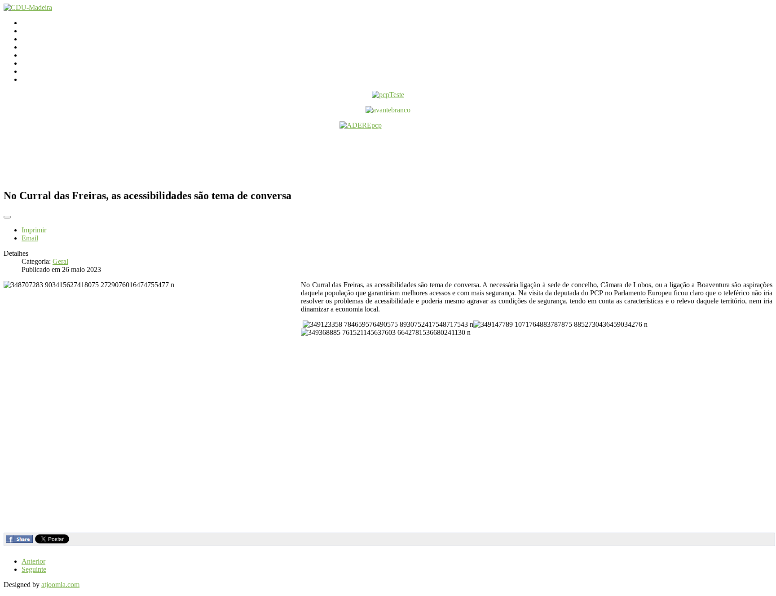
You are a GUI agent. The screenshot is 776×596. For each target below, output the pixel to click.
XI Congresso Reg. (49, 55)
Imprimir (34, 230)
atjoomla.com (60, 584)
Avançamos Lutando (51, 79)
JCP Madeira (40, 71)
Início (30, 23)
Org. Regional (42, 47)
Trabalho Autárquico (51, 63)
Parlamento (37, 39)
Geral (60, 261)
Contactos (36, 31)
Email (30, 238)
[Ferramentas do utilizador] (7, 217)
